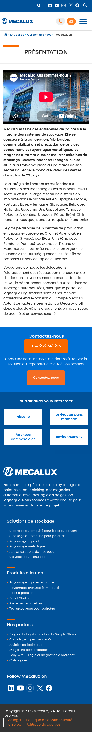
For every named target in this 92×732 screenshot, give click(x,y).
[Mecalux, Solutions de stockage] (17, 23)
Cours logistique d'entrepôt (30, 639)
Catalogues (18, 660)
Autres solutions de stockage (31, 552)
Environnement (69, 437)
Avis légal (13, 720)
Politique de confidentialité (49, 720)
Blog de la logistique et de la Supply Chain (42, 634)
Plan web (13, 724)
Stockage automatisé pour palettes (37, 536)
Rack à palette (21, 593)
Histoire (23, 416)
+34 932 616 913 (46, 346)
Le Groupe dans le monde (69, 417)
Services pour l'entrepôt (28, 557)
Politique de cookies (43, 724)
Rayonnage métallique (27, 546)
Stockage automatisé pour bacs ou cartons (43, 531)
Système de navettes (25, 603)
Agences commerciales (23, 437)
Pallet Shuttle (19, 598)
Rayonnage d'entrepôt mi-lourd (34, 588)
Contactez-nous (46, 377)
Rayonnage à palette (26, 541)
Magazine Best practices (28, 650)
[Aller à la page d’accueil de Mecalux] (6, 35)
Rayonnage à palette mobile (31, 582)
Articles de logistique (25, 645)
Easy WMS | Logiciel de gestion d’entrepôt (42, 655)
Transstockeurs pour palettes (32, 608)
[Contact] (71, 21)
